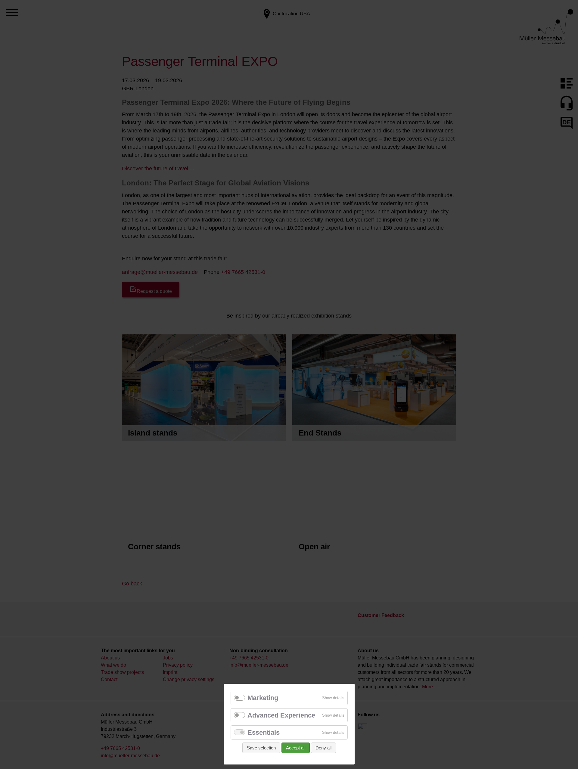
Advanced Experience (281, 715)
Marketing (262, 698)
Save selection (261, 747)
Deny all (323, 747)
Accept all (295, 747)
